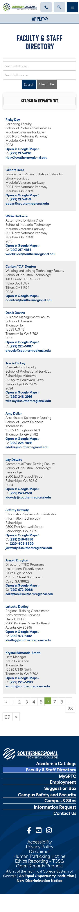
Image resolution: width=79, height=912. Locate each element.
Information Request (55, 807)
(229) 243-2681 (21, 492)
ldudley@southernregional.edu (28, 639)
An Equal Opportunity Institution (46, 875)
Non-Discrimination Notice (39, 880)
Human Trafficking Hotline (40, 855)
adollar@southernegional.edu (27, 446)
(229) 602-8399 (22, 543)
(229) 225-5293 (21, 681)
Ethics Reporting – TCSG (39, 860)
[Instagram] (49, 829)
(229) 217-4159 (20, 199)
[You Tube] (38, 829)
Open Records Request (39, 865)
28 (70, 708)
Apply (37, 18)
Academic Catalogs (56, 763)
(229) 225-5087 (21, 346)
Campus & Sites (60, 800)
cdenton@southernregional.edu (29, 299)
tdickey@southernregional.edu (28, 400)
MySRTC (67, 776)
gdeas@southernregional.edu (27, 203)
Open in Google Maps (22, 148)
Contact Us (64, 813)
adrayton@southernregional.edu (29, 593)
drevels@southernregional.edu (28, 350)
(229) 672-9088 (21, 589)
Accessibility (39, 841)
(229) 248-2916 (21, 396)
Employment (63, 782)
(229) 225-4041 (21, 442)
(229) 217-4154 (20, 249)
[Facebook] (29, 829)
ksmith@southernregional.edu (28, 685)
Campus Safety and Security (47, 794)
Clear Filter (47, 83)
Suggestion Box (60, 788)
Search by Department (39, 101)
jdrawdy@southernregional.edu (29, 547)
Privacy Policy (39, 846)
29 (7, 716)
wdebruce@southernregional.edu (30, 253)
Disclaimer (39, 851)
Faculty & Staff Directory (51, 770)
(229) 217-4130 (20, 153)
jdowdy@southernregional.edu (28, 497)
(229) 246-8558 (21, 539)
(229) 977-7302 (21, 635)
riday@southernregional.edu (26, 157)
